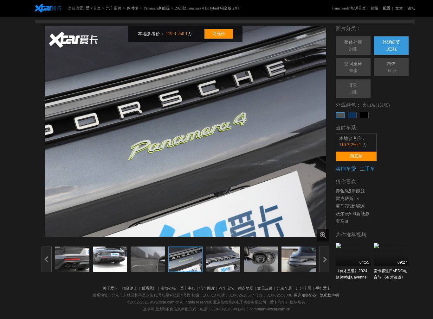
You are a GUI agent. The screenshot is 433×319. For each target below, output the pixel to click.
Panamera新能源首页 (349, 8)
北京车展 (284, 288)
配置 (387, 8)
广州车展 (303, 288)
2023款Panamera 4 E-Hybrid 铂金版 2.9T (207, 8)
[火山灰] (340, 115)
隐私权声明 (329, 295)
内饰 (391, 67)
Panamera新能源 (157, 8)
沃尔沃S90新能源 (352, 213)
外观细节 (391, 46)
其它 (353, 89)
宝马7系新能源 (350, 206)
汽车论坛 (226, 288)
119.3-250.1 (177, 33)
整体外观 (353, 46)
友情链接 (168, 288)
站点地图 (245, 288)
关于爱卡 (110, 288)
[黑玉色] (364, 115)
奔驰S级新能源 (350, 191)
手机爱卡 (323, 288)
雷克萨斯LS (347, 198)
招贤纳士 (129, 288)
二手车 (367, 169)
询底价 (218, 33)
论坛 (411, 8)
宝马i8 (342, 221)
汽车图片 (113, 8)
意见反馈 (265, 288)
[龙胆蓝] (352, 115)
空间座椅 (353, 67)
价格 (374, 8)
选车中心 (187, 288)
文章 (399, 8)
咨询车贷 (346, 169)
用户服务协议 (305, 295)
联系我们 (149, 288)
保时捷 (132, 8)
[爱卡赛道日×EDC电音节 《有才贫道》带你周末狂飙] (391, 254)
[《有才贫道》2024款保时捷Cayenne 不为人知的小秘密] (353, 254)
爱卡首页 (93, 8)
